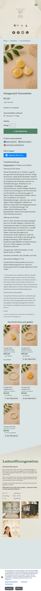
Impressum (24, 581)
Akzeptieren (9, 588)
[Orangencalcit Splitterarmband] (29, 335)
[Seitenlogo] (20, 14)
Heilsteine (13, 41)
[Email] (22, 32)
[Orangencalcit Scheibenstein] (29, 374)
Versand (10, 102)
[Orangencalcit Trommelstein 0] (20, 66)
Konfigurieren (9, 584)
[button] (15, 155)
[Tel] (27, 32)
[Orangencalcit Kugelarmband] (12, 374)
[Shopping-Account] (26, 25)
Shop (5, 41)
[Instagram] (18, 32)
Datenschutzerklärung (11, 581)
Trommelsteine (25, 41)
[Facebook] (13, 32)
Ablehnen (19, 588)
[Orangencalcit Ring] (12, 414)
